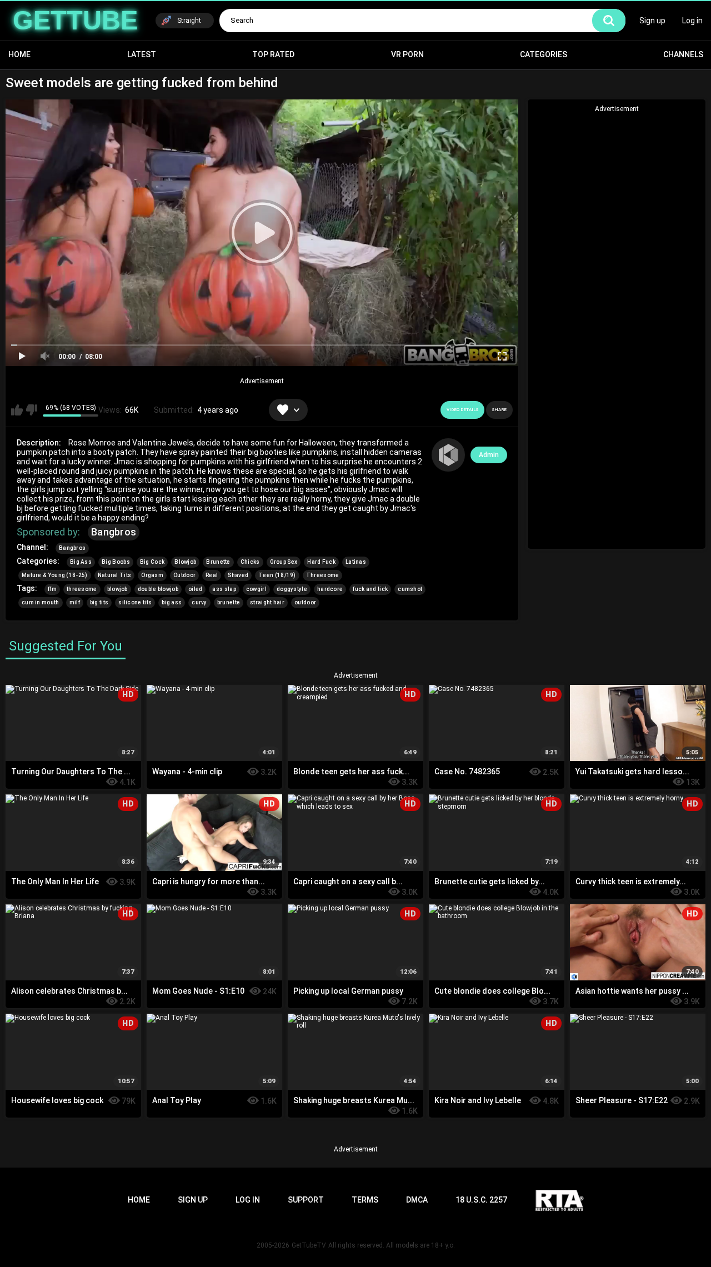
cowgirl (256, 589)
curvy (199, 602)
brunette (228, 602)
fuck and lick (370, 589)
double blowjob (158, 589)
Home (19, 54)
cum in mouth (40, 602)
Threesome (322, 575)
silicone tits (135, 602)
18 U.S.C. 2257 (481, 1199)
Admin (489, 455)
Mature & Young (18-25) (55, 575)
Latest (141, 54)
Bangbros (113, 532)
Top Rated (273, 54)
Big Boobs (116, 562)
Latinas (356, 562)
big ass (172, 602)
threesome (82, 589)
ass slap (224, 589)
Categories (543, 54)
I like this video (17, 409)
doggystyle (292, 589)
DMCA (417, 1199)
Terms (365, 1199)
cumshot (410, 589)
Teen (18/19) (277, 575)
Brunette (218, 562)
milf (74, 602)
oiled (195, 589)
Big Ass (81, 562)
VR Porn (407, 54)
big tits (99, 602)
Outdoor (184, 575)
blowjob (117, 589)
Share (499, 409)
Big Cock (152, 562)
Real (212, 575)
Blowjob (185, 562)
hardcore (330, 589)
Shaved (238, 575)
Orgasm (152, 575)
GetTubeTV (309, 1245)
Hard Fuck (321, 562)
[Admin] (448, 455)
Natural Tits (115, 575)
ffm (52, 589)
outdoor (305, 602)
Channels (683, 54)
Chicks (250, 562)
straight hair (267, 602)
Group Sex (284, 562)
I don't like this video (31, 409)
